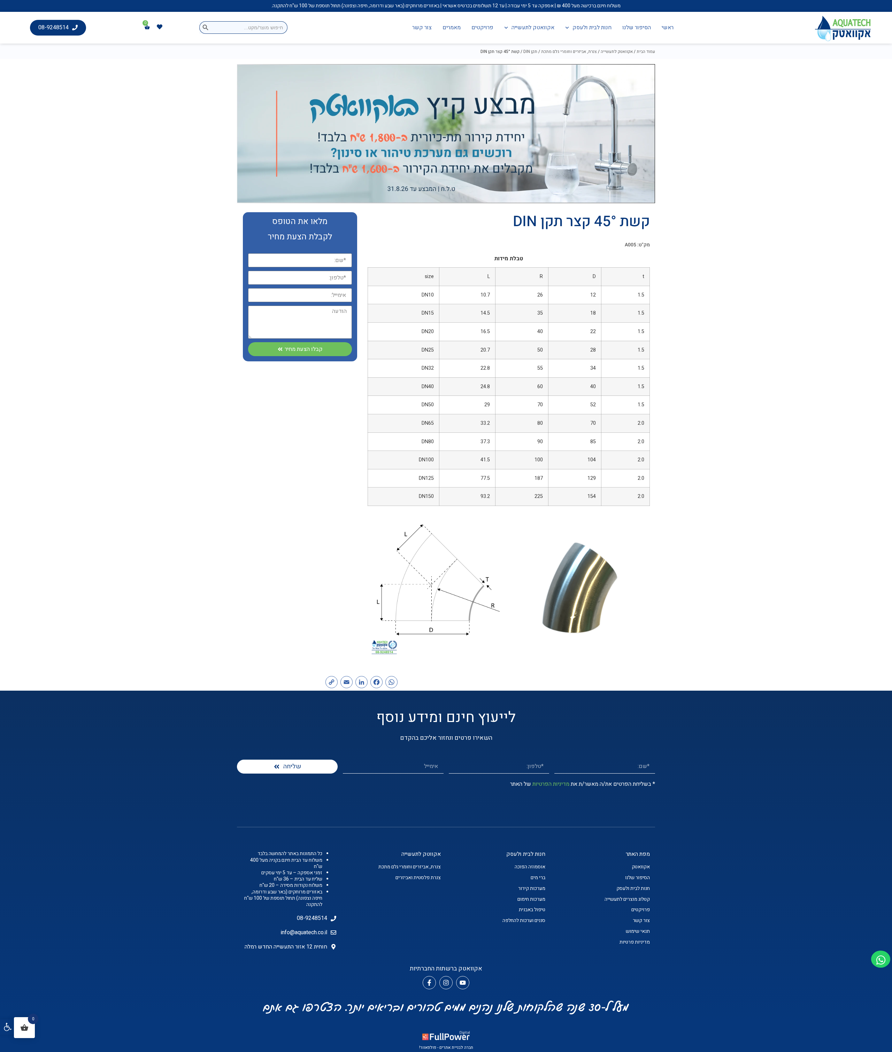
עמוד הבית (646, 51)
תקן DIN (530, 51)
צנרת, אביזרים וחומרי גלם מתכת (569, 51)
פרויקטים (482, 27)
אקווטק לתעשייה (421, 854)
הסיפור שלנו (636, 27)
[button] (7, 1027)
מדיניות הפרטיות (550, 784)
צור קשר (422, 27)
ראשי (668, 27)
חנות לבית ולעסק (592, 27)
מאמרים (452, 27)
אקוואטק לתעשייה (533, 27)
